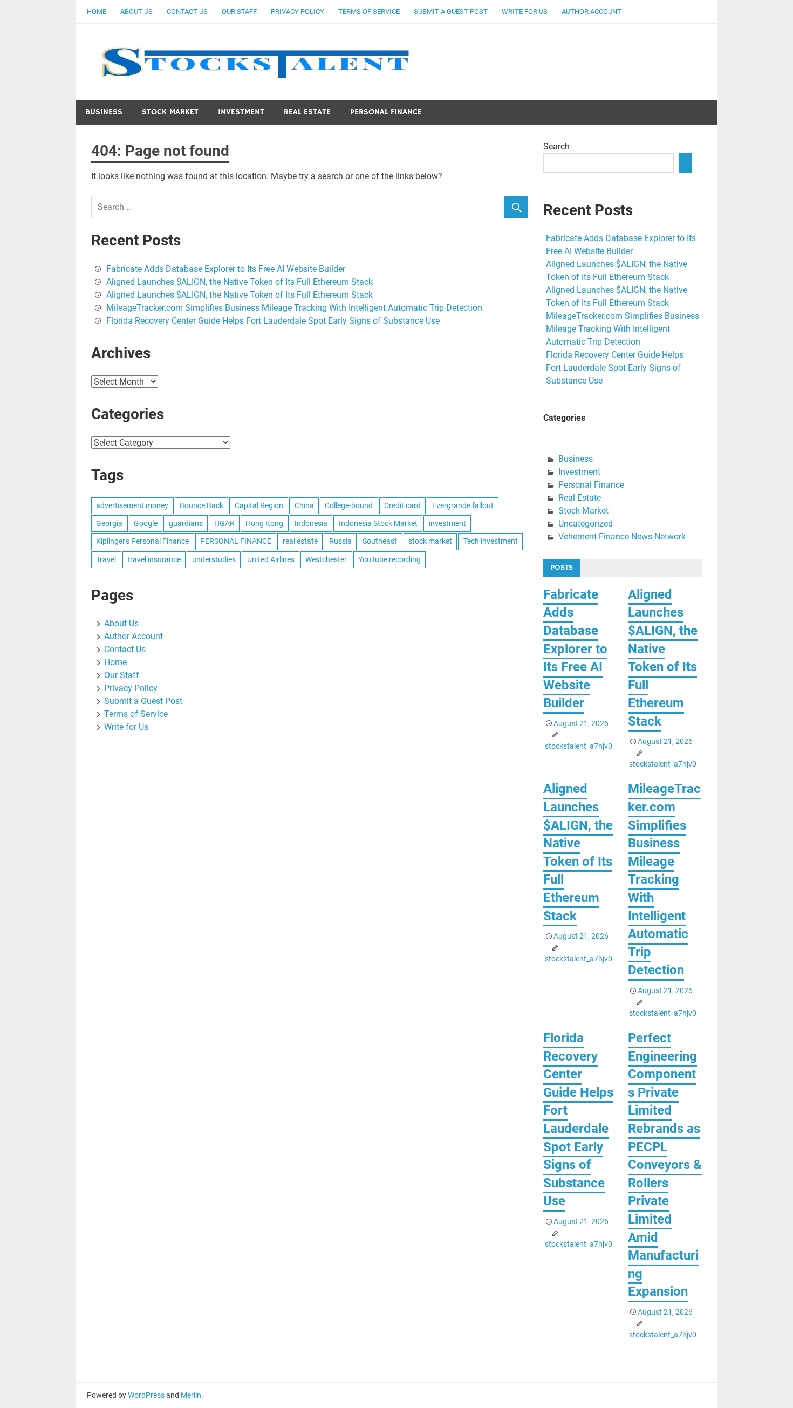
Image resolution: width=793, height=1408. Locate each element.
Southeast (380, 541)
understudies (214, 559)
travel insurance (154, 559)
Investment (241, 112)
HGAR (224, 523)
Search (556, 146)
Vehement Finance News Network (622, 536)
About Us (136, 12)
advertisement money (132, 505)
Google (146, 523)
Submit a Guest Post (451, 12)
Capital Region (259, 505)
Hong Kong (264, 523)
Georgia (109, 523)
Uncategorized (585, 523)
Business (103, 112)
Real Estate (307, 112)
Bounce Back (201, 505)
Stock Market (170, 112)
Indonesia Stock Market (378, 523)
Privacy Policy (297, 12)
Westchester (326, 559)
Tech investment (490, 541)
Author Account (591, 12)
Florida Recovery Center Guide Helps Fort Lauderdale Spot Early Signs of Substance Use (273, 321)
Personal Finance (386, 112)
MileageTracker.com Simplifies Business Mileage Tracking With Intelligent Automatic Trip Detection (294, 308)
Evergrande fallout (463, 505)
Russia (340, 541)
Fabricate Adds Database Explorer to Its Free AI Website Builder (225, 269)
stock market (430, 541)
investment (447, 523)
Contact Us (187, 12)
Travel (106, 559)
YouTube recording (389, 559)
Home (96, 12)
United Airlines (271, 559)
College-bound (349, 505)
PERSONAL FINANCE (235, 541)
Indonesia (311, 523)
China (304, 505)
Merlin (191, 1395)
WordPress (146, 1395)
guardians (186, 523)
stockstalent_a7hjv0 (578, 746)
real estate (300, 541)
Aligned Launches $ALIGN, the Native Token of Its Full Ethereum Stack (239, 282)
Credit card (402, 505)
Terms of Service (369, 12)
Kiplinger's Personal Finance (142, 541)
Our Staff (239, 12)
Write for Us (525, 12)
